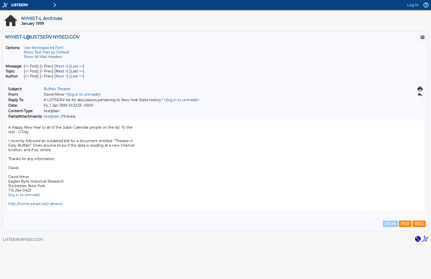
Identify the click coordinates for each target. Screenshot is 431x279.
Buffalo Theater (57, 89)
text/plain (52, 116)
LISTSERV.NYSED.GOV (23, 239)
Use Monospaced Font (43, 47)
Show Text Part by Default (46, 52)
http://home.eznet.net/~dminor (35, 204)
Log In (413, 5)
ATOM (390, 224)
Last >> (77, 66)
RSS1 (405, 224)
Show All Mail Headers (43, 56)
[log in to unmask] (83, 94)
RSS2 (419, 224)
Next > (61, 66)
